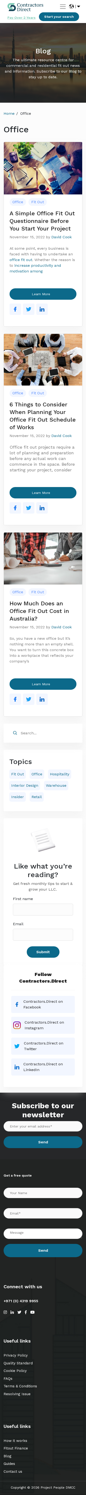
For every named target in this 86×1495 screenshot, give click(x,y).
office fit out (21, 260)
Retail (37, 797)
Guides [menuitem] (9, 1464)
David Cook (61, 237)
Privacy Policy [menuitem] (16, 1355)
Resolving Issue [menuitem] (17, 1394)
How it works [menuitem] (15, 1441)
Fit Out (37, 202)
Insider (17, 797)
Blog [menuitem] (7, 1456)
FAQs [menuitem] (8, 1378)
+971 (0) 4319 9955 (21, 1301)
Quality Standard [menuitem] (18, 1363)
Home (9, 113)
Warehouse (56, 785)
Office (17, 202)
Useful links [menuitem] (17, 1341)
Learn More (41, 294)
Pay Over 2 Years (21, 17)
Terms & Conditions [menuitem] (20, 1386)
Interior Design (24, 785)
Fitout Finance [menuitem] (16, 1448)
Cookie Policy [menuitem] (15, 1371)
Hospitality (59, 774)
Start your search (59, 16)
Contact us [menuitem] (13, 1471)
